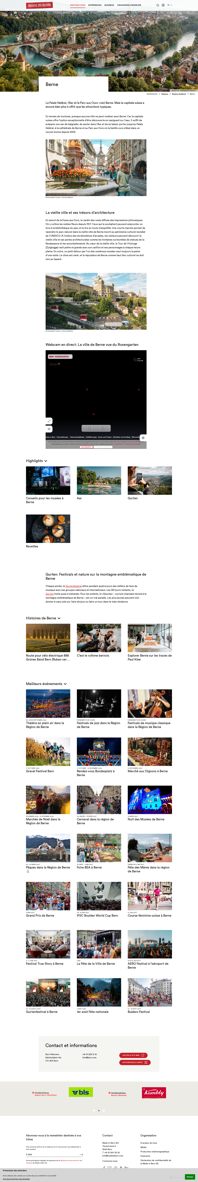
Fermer (190, 1177)
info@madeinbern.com (112, 1156)
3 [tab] (104, 1111)
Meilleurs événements (44, 684)
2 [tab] (99, 1111)
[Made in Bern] (39, 5)
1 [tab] (94, 1111)
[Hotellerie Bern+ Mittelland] (44, 1094)
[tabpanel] (44, 1094)
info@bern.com (89, 1058)
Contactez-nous (109, 1161)
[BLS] (81, 1092)
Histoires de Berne (41, 618)
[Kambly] (154, 1093)
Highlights (35, 461)
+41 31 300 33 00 (112, 1153)
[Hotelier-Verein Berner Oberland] (117, 1094)
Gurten (50, 594)
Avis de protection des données (16, 1179)
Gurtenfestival (74, 586)
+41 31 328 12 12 (89, 1054)
